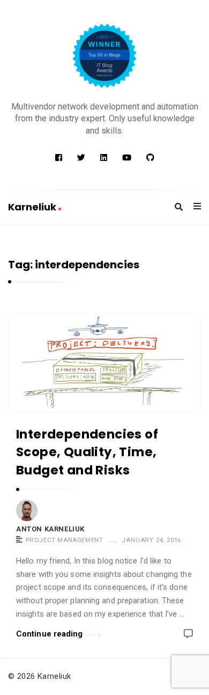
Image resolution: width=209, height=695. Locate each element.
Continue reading (49, 634)
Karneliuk (33, 207)
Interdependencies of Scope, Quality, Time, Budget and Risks (87, 452)
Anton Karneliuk (50, 529)
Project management (64, 540)
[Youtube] (126, 158)
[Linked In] (103, 158)
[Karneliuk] (104, 56)
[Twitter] (81, 158)
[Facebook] (58, 158)
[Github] (150, 158)
